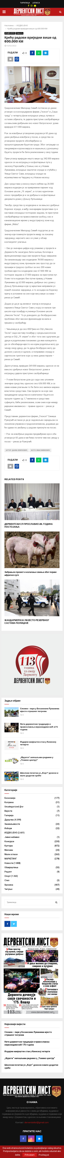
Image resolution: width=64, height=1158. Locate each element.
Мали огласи (11, 854)
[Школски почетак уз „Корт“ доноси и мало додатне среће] (11, 776)
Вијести (8, 811)
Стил (6, 880)
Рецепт (8, 872)
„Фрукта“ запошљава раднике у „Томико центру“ (36, 758)
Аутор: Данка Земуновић (16, 450)
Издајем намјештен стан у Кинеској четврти (27, 1051)
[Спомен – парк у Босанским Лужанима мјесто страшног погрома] (11, 712)
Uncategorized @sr (14, 806)
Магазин (8, 850)
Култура (8, 846)
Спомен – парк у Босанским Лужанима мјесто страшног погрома (39, 710)
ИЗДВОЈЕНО (9, 33)
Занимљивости (12, 824)
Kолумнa (9, 802)
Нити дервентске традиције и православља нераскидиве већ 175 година (39, 727)
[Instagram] (31, 1138)
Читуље (8, 889)
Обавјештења (11, 867)
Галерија (8, 815)
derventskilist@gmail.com (36, 1122)
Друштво (9, 820)
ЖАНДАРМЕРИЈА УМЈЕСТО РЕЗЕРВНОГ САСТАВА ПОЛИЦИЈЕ (26, 622)
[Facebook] (23, 1138)
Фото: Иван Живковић (40, 450)
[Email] (39, 1138)
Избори (8, 828)
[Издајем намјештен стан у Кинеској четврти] (11, 745)
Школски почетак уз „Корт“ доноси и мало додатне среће (39, 774)
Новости (19, 33)
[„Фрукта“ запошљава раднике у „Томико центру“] (11, 760)
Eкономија (9, 798)
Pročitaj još (44, 1155)
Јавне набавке (11, 837)
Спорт (7, 876)
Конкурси (9, 841)
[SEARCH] (56, 902)
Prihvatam (30, 1155)
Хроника (8, 885)
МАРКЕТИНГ (10, 858)
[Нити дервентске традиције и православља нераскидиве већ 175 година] (11, 727)
